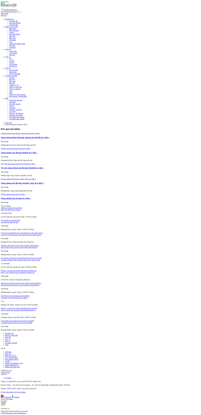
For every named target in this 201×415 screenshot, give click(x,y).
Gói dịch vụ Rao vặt (10, 10)
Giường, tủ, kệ (14, 85)
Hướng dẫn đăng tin (11, 365)
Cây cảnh (12, 111)
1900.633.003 (5, 372)
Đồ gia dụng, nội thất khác (18, 96)
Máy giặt (12, 79)
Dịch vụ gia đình (14, 74)
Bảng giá (8, 354)
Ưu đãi (7, 361)
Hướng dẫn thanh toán (12, 367)
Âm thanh (12, 40)
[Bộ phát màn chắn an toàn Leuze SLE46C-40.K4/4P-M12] (21, 283)
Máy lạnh (12, 81)
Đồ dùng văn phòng (16, 115)
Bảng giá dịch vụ (10, 356)
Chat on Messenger (19, 413)
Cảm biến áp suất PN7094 (9, 222)
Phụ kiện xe (13, 66)
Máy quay (12, 38)
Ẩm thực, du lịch (14, 104)
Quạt (10, 91)
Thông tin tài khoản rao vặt (14, 363)
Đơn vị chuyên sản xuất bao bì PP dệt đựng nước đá (18, 310)
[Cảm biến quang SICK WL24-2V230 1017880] (17, 321)
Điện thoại (12, 29)
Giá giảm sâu (13, 21)
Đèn (10, 93)
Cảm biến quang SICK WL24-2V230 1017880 (16, 323)
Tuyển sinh (13, 51)
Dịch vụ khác (13, 70)
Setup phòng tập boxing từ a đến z (16, 198)
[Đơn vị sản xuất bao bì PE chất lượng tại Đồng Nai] (18, 271)
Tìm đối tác (13, 72)
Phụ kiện (12, 45)
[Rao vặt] (9, 7)
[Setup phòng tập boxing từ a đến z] (13, 194)
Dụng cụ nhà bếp (15, 89)
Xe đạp (11, 62)
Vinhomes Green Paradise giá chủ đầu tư (14, 298)
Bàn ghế (12, 83)
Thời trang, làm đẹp (15, 100)
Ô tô (10, 59)
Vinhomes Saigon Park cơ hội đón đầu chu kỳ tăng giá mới (20, 260)
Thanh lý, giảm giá (15, 110)
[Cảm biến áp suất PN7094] (10, 220)
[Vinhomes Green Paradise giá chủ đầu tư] (15, 296)
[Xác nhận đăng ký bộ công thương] (13, 392)
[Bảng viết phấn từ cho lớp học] (12, 208)
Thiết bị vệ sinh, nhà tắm (17, 94)
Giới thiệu (8, 352)
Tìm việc (12, 55)
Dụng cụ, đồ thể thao (16, 113)
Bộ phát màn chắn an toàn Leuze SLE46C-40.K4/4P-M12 (20, 285)
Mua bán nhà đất (14, 23)
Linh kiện (12, 47)
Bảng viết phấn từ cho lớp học (11, 210)
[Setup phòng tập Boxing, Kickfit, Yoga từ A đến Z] (18, 179)
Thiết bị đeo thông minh (17, 44)
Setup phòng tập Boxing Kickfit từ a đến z (19, 153)
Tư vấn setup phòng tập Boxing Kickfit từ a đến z (22, 168)
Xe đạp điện (13, 64)
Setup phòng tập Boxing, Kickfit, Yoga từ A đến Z (22, 183)
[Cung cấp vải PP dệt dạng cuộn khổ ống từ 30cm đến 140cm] (22, 233)
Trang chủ (8, 123)
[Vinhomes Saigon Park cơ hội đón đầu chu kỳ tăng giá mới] (21, 258)
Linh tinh (12, 108)
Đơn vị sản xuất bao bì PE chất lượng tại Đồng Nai (18, 272)
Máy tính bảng (14, 30)
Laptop (11, 32)
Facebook (8, 378)
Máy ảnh (12, 36)
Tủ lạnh (11, 78)
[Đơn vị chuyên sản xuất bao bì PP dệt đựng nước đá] (19, 308)
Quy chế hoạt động (11, 357)
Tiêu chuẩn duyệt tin (12, 359)
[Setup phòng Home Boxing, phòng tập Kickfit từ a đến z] (20, 133)
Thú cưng (12, 102)
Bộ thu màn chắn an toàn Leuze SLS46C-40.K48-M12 (19, 247)
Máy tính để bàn (14, 34)
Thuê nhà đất (13, 25)
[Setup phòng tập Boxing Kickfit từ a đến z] (16, 149)
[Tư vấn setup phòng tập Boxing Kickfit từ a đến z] (18, 164)
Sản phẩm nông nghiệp (16, 119)
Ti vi (10, 42)
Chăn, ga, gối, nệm (15, 87)
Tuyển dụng (13, 53)
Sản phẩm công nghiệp (16, 117)
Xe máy (11, 61)
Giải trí (11, 106)
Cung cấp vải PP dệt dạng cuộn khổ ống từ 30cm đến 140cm (21, 235)
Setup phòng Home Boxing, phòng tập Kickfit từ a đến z (25, 137)
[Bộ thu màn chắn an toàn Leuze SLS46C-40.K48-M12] (20, 245)
